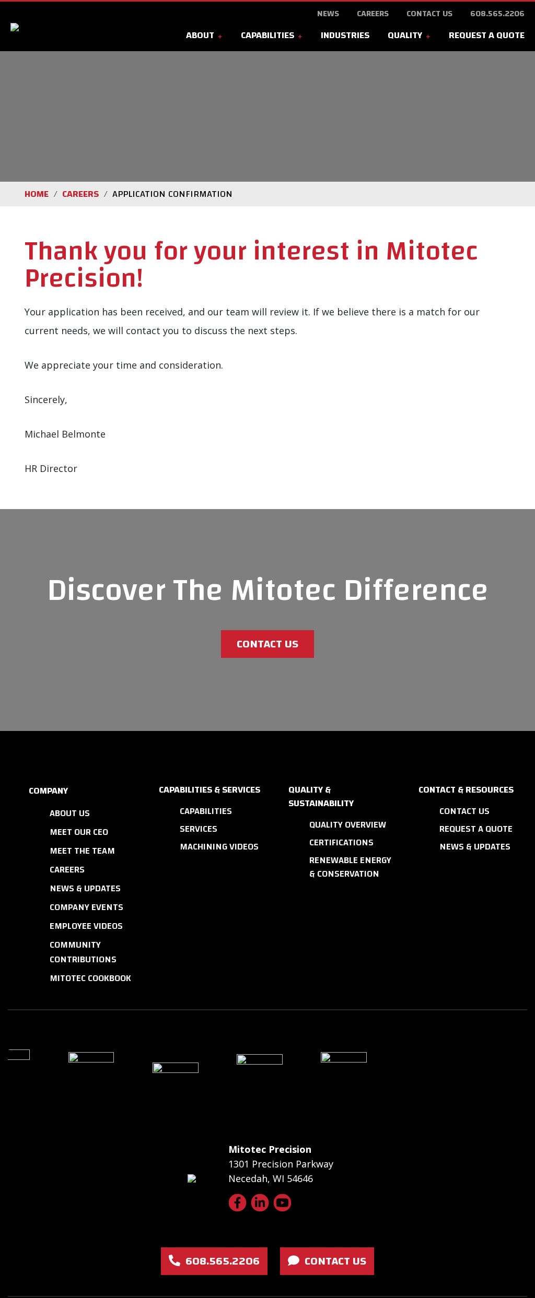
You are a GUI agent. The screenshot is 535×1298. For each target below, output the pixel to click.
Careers (373, 13)
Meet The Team (82, 850)
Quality (405, 35)
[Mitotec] (61, 26)
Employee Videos (86, 926)
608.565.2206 (497, 13)
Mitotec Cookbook (90, 978)
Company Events (86, 907)
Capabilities (267, 35)
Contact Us (429, 13)
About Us (70, 813)
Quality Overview (347, 824)
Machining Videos (219, 846)
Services (198, 828)
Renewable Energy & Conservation (350, 867)
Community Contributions (83, 952)
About (200, 35)
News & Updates (85, 888)
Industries (345, 35)
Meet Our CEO (79, 832)
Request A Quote (487, 35)
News (328, 13)
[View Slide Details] (109, 1083)
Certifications (341, 842)
